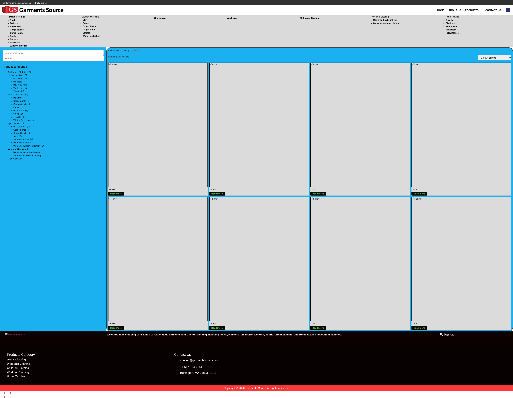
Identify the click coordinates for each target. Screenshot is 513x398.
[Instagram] (497, 3)
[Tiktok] (503, 3)
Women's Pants (21, 142)
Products (472, 10)
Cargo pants (19, 101)
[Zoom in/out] (2, 393)
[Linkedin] (471, 340)
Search (8, 58)
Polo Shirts (18, 110)
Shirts (13, 20)
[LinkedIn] (486, 3)
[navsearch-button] (508, 10)
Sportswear (14, 123)
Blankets (450, 23)
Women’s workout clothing (386, 23)
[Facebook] (492, 3)
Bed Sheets (451, 26)
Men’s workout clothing (385, 20)
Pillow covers (20, 85)
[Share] (12, 393)
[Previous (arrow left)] (2, 397)
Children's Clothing (17, 72)
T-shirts (14, 23)
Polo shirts (15, 26)
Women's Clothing (90, 17)
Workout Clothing (380, 17)
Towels (449, 20)
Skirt (85, 20)
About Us (454, 10)
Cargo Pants (16, 33)
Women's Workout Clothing (27, 155)
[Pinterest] (508, 3)
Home (440, 10)
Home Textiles (452, 17)
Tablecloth (451, 30)
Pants (13, 36)
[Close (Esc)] (18, 393)
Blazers (14, 39)
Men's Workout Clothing (25, 152)
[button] (41, 17)
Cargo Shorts (17, 30)
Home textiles (15, 75)
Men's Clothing (17, 17)
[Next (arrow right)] (7, 397)
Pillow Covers (453, 33)
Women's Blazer (21, 139)
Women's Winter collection (26, 145)
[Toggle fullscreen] (7, 393)
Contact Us (493, 10)
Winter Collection (18, 46)
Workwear (15, 42)
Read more (116, 193)
